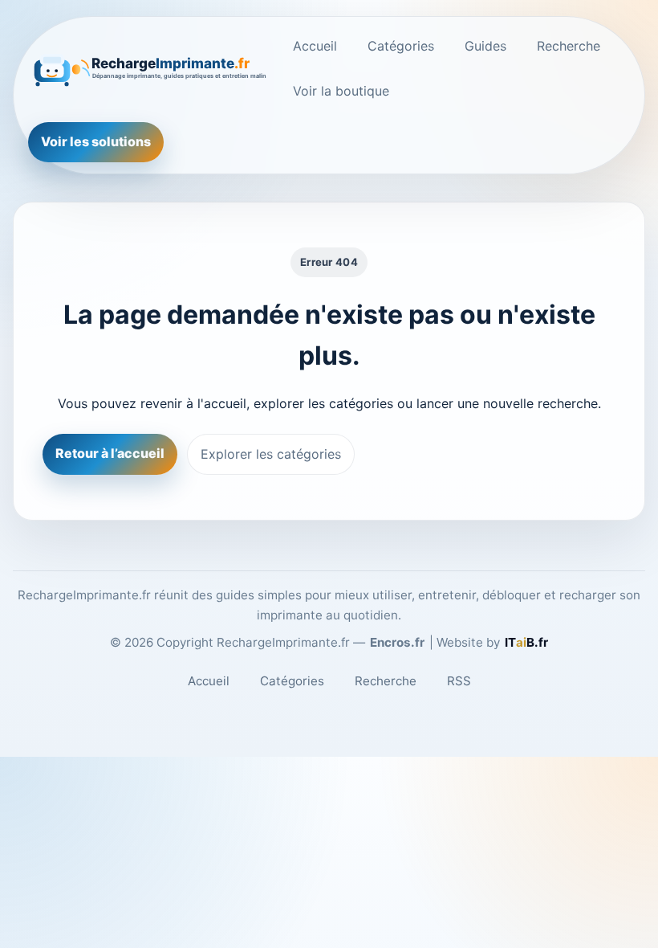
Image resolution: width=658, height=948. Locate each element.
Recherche (568, 46)
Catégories (401, 46)
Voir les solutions (96, 141)
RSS (459, 681)
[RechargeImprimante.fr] (148, 68)
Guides (485, 46)
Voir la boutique (341, 91)
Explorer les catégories (271, 454)
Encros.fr (397, 642)
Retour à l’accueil (109, 453)
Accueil (315, 46)
